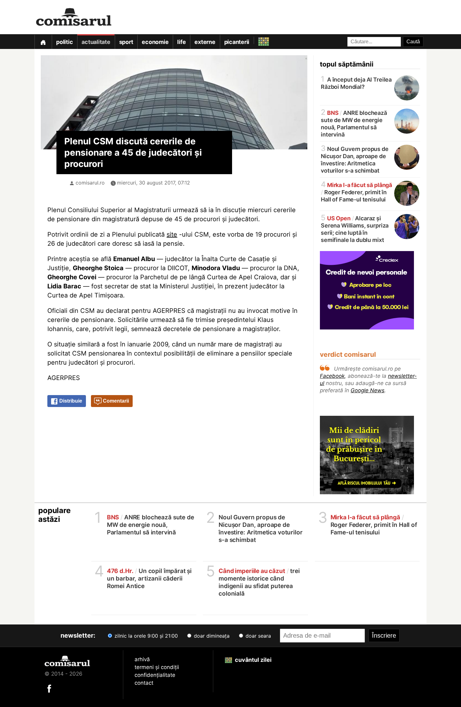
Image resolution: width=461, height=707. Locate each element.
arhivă (142, 659)
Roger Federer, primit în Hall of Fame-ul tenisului (356, 192)
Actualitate (96, 42)
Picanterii (237, 42)
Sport (126, 42)
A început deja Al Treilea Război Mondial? (356, 82)
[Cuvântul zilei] (258, 40)
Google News (367, 390)
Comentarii (115, 401)
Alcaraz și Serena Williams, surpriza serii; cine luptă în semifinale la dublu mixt (355, 228)
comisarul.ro (90, 182)
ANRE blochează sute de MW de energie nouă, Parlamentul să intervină (354, 123)
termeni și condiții (157, 667)
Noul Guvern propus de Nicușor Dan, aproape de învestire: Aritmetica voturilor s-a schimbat (355, 159)
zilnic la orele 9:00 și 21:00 (145, 636)
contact (144, 683)
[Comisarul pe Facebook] (49, 688)
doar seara (257, 636)
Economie (155, 42)
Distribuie (70, 401)
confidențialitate (155, 675)
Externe (204, 42)
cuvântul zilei (253, 659)
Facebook (332, 376)
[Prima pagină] (42, 41)
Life (181, 42)
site (172, 234)
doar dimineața (211, 636)
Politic (64, 42)
